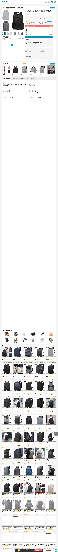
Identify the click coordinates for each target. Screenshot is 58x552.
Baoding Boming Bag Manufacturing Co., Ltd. (7, 379)
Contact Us (40, 59)
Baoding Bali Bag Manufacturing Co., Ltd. (18, 413)
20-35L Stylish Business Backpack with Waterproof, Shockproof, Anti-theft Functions (29, 442)
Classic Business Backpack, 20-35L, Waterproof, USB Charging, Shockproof (29, 358)
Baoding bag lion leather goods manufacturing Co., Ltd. (7, 362)
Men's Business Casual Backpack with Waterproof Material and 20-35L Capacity (51, 459)
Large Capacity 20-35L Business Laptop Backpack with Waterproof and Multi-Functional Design (40, 442)
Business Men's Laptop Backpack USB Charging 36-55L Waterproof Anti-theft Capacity (29, 459)
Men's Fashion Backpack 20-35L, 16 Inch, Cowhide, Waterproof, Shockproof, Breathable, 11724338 (51, 527)
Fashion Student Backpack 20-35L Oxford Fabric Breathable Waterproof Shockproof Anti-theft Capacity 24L (40, 544)
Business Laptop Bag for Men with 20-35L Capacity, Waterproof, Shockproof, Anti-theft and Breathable (40, 476)
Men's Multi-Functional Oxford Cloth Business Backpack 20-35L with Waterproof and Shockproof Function (29, 527)
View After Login (49, 21)
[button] (23, 20)
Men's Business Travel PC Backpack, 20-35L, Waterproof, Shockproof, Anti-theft (29, 425)
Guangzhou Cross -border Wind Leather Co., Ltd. (7, 531)
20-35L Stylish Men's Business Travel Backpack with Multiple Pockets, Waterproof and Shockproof (29, 476)
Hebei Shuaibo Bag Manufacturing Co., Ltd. (17, 362)
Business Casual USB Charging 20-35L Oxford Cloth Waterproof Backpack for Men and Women (40, 425)
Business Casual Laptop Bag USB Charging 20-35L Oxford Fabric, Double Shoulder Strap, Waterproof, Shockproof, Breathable (7, 493)
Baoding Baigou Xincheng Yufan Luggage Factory (51, 497)
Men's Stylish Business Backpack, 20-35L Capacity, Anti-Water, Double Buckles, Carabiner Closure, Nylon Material (7, 544)
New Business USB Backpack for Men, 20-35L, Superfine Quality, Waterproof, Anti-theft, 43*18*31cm (18, 510)
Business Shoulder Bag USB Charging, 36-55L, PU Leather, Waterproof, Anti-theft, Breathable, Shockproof (18, 459)
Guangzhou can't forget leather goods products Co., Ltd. (18, 514)
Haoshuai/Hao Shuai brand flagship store (7, 548)
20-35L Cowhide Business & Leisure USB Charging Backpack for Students (7, 442)
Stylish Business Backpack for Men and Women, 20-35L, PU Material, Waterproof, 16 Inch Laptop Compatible (51, 476)
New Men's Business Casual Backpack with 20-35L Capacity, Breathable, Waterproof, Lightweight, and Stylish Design (18, 527)
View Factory (53, 7)
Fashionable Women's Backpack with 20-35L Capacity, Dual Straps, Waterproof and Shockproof (39, 527)
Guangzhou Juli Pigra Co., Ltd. (51, 379)
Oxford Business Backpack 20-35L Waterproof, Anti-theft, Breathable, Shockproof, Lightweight (7, 476)
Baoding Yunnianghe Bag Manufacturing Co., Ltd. (7, 396)
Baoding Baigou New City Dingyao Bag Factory (51, 514)
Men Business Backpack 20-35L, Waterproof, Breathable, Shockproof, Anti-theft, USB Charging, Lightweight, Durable (6, 358)
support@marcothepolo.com (34, 58)
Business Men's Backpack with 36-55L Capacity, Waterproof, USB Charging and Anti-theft (51, 425)
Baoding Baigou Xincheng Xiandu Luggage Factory (18, 379)
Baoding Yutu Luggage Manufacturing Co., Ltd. (51, 362)
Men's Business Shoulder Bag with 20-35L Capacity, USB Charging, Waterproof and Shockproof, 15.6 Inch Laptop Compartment (7, 425)
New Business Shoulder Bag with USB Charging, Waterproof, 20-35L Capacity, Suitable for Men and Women (18, 442)
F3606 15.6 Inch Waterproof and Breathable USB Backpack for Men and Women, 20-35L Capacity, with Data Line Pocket (7, 527)
